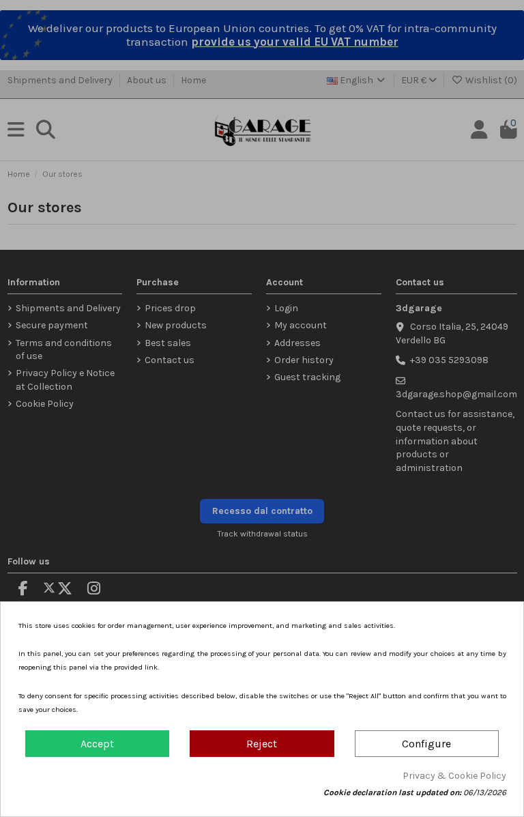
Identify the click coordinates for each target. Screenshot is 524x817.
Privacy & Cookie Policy (454, 776)
